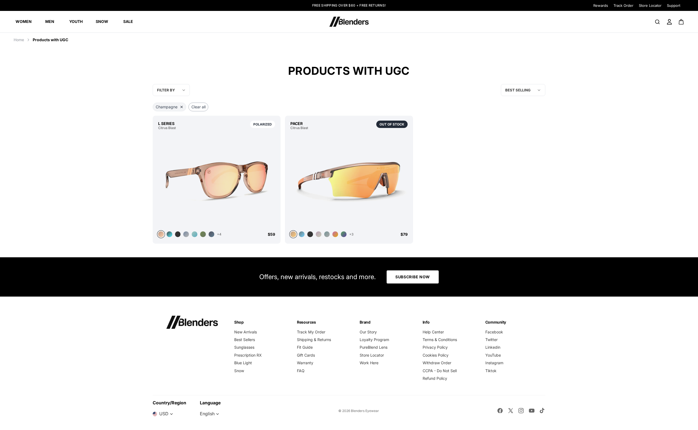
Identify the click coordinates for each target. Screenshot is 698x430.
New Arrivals (245, 332)
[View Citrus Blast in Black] (178, 234)
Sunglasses (244, 347)
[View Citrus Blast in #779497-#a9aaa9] (327, 234)
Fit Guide (305, 347)
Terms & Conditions (440, 339)
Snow (239, 370)
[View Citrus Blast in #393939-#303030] (310, 234)
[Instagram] (521, 410)
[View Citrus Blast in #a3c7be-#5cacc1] (194, 234)
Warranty (305, 362)
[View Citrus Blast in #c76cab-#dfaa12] (335, 234)
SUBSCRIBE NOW (412, 276)
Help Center (433, 332)
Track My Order (311, 332)
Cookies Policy (436, 355)
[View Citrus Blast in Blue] (186, 234)
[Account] (669, 22)
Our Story (368, 332)
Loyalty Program (374, 339)
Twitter (491, 339)
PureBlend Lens (373, 347)
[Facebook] (500, 410)
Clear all (198, 106)
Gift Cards (306, 355)
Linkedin (492, 347)
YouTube (493, 355)
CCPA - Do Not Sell (440, 370)
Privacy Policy (435, 347)
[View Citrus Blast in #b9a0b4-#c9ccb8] (318, 234)
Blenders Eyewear (365, 411)
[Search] (657, 22)
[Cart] (681, 22)
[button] (523, 90)
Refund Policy (435, 378)
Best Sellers (244, 339)
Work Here (369, 362)
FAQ (301, 370)
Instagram (494, 362)
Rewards (600, 5)
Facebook (494, 332)
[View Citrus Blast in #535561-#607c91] (211, 234)
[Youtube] (531, 410)
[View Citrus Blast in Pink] (216, 180)
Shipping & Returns (314, 339)
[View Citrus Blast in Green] (203, 234)
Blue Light (243, 362)
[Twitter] (510, 410)
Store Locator (650, 5)
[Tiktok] (542, 410)
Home (19, 39)
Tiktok (491, 370)
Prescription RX (248, 355)
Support (673, 5)
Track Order (623, 5)
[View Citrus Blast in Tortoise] (169, 234)
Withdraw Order (437, 362)
